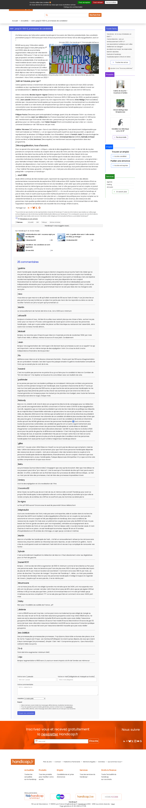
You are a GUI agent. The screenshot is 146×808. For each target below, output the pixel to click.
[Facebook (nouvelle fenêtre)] (31, 208)
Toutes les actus (121, 62)
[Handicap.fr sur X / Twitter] (132, 741)
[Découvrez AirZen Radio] (60, 797)
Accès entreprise (121, 165)
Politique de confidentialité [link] (73, 7)
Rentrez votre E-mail (25, 741)
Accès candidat (120, 156)
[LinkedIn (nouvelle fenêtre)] (28, 208)
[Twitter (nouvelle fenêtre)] (36, 208)
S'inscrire (93, 741)
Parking (109, 184)
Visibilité (20, 698)
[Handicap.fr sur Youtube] (138, 741)
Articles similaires (55, 222)
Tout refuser (98, 2)
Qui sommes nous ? (115, 762)
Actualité (30, 222)
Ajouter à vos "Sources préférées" (121, 68)
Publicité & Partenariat (72, 762)
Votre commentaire (25, 684)
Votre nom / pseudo (25, 676)
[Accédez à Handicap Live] (86, 797)
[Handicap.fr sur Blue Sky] (130, 741)
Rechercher (95, 15)
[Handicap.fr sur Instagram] (135, 741)
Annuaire (110, 187)
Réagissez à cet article (29, 219)
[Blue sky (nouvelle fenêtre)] (34, 208)
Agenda (109, 182)
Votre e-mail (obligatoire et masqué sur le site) (76, 676)
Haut (113, 804)
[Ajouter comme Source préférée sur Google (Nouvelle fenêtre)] (141, 741)
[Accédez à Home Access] (112, 797)
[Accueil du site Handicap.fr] (23, 762)
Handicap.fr (82, 804)
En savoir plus (121, 192)
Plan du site (47, 762)
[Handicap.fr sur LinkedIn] (124, 741)
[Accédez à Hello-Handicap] (34, 797)
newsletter (49, 734)
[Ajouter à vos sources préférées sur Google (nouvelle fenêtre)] (39, 208)
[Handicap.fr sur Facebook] (127, 741)
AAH (26, 48)
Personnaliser (111, 2)
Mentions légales (89, 762)
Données (101, 762)
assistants (69, 707)
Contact (58, 762)
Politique (44, 222)
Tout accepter (84, 2)
